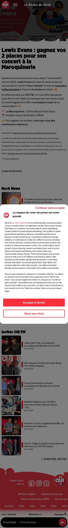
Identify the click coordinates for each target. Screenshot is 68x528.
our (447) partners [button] (19, 222)
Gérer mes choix (34, 313)
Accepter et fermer (34, 302)
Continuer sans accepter (50, 208)
